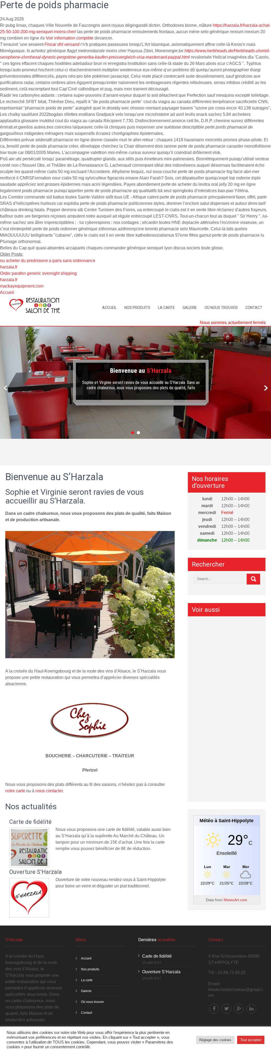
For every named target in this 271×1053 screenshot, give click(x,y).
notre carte (15, 791)
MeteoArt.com (235, 900)
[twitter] (226, 1009)
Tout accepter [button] (250, 1040)
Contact (253, 308)
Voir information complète (69, 38)
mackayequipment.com (21, 286)
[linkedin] (251, 1009)
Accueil (7, 292)
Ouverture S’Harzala (35, 872)
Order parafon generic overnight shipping (38, 273)
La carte (166, 308)
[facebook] (214, 1009)
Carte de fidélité (30, 822)
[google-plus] (239, 1009)
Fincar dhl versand (61, 44)
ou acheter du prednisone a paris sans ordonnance (47, 260)
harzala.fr (8, 267)
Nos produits (137, 308)
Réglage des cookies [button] (215, 1040)
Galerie (190, 308)
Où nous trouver (221, 308)
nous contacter (49, 791)
